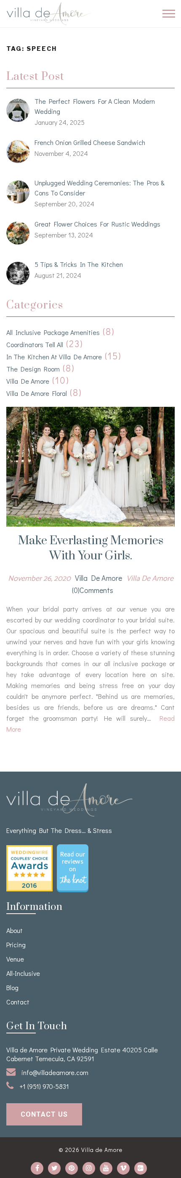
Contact (17, 1001)
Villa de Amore (27, 381)
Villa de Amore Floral (36, 393)
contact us (44, 1114)
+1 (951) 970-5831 (43, 1086)
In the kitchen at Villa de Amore (54, 356)
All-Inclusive (23, 973)
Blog (12, 987)
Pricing (16, 944)
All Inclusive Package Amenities (53, 332)
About (14, 930)
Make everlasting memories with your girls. (90, 548)
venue (15, 958)
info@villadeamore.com (54, 1072)
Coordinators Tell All (34, 344)
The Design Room (33, 368)
